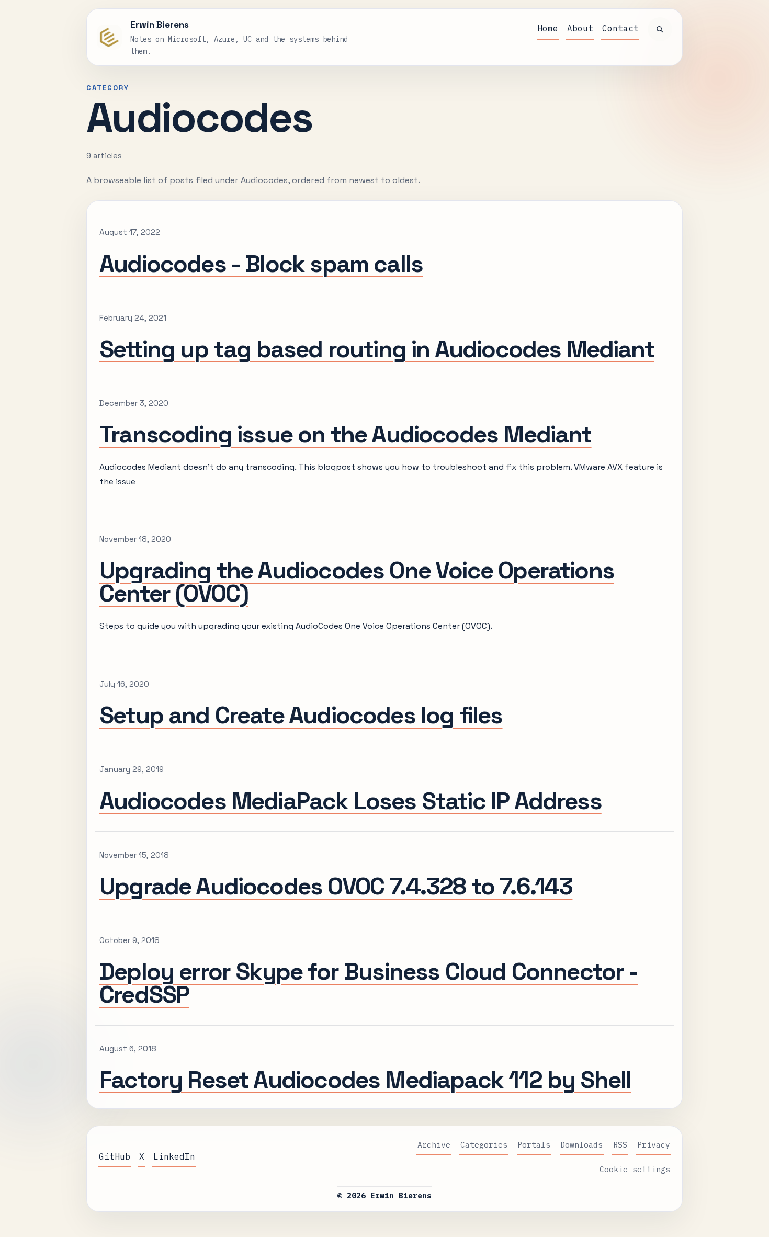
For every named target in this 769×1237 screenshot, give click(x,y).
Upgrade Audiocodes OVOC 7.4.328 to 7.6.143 (335, 886)
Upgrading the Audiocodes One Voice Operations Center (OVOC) (356, 581)
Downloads (581, 1145)
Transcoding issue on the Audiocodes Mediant (345, 434)
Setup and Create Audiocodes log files (301, 715)
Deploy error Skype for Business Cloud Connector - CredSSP (368, 982)
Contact (620, 28)
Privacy (653, 1145)
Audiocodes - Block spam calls (261, 263)
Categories (483, 1145)
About (580, 28)
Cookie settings (635, 1169)
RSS (620, 1145)
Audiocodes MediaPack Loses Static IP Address (350, 801)
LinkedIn (174, 1156)
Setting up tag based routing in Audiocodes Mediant (376, 349)
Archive (433, 1145)
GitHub (114, 1156)
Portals (533, 1145)
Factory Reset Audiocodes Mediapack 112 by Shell (365, 1079)
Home (547, 28)
